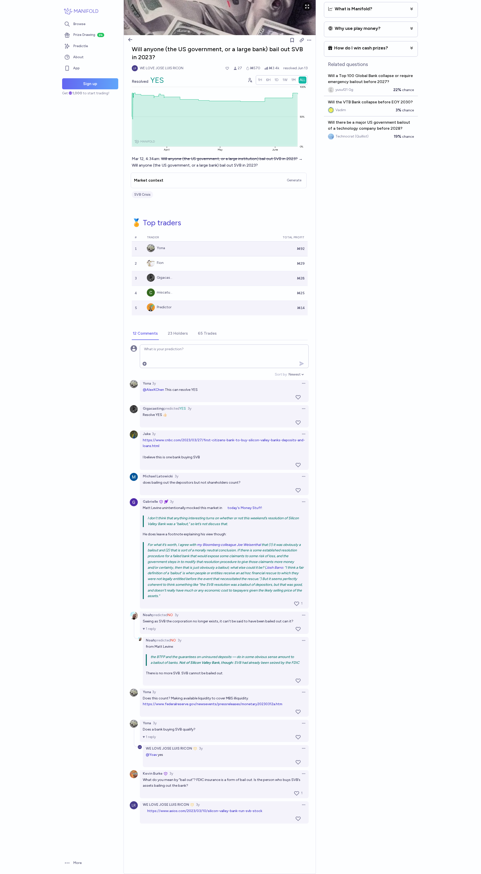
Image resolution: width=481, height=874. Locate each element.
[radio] (260, 80)
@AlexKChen (153, 390)
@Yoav (151, 755)
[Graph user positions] (250, 80)
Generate (294, 180)
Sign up (90, 83)
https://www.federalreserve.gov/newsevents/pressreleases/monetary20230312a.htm (212, 704)
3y (154, 383)
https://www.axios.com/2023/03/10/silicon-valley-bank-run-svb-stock (204, 811)
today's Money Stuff (244, 508)
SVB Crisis (142, 194)
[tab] (145, 333)
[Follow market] (292, 40)
